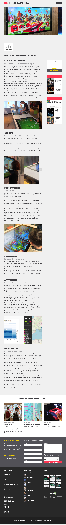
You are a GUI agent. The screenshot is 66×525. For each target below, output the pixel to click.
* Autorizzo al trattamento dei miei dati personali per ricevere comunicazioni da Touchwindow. (53, 455)
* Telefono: (26, 460)
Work (10, 39)
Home (6, 39)
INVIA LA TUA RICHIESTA (53, 462)
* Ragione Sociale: (27, 451)
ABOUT (33, 3)
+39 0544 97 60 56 (8, 495)
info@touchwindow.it (9, 497)
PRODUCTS (44, 3)
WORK (49, 3)
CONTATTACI (59, 3)
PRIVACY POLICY (30, 520)
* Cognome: (26, 447)
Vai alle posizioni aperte (10, 458)
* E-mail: (25, 456)
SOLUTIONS (39, 3)
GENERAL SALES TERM (47, 520)
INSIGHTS (53, 3)
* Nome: (25, 443)
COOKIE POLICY (38, 520)
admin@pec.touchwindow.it (12, 484)
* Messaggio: (46, 443)
